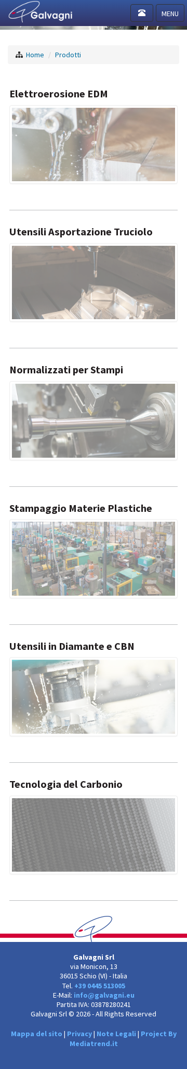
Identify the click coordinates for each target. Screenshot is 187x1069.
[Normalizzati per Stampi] (93, 419)
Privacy (79, 1033)
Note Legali (116, 1033)
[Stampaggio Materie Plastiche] (93, 557)
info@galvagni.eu (104, 995)
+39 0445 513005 (99, 985)
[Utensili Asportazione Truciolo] (93, 281)
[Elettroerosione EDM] (93, 143)
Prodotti (68, 54)
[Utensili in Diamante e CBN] (93, 696)
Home (35, 54)
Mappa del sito (36, 1033)
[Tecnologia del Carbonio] (93, 834)
